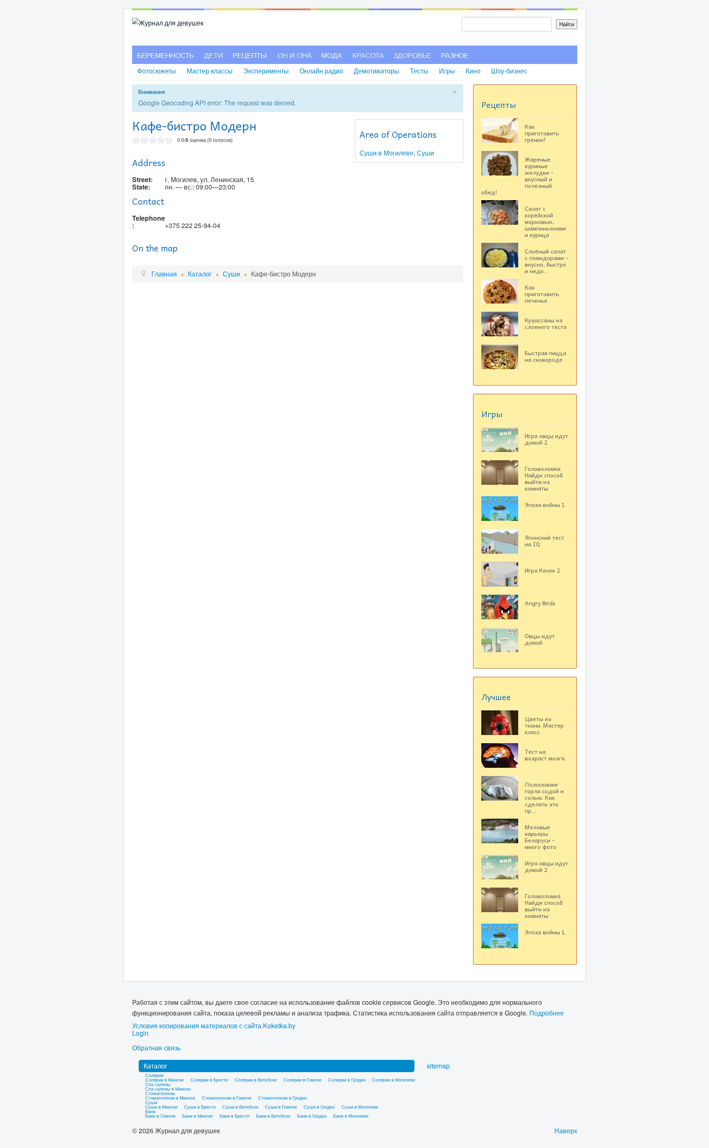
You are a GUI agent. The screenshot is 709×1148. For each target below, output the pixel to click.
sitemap (438, 1065)
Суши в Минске (161, 1106)
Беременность (165, 55)
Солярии (154, 1075)
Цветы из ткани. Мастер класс (544, 725)
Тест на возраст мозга (545, 754)
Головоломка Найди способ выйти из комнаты (544, 478)
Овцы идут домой (540, 639)
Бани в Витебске (273, 1115)
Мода (331, 55)
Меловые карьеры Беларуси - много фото (540, 836)
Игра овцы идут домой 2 (546, 439)
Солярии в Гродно (347, 1079)
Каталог (155, 1065)
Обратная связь (156, 1048)
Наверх (565, 1130)
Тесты (419, 70)
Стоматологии (160, 1093)
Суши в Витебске (240, 1106)
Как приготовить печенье (542, 294)
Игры (447, 70)
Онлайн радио (321, 70)
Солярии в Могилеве (393, 1079)
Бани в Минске (197, 1115)
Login (140, 1033)
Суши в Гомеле (281, 1106)
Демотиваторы (376, 70)
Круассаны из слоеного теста (546, 323)
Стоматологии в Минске (170, 1097)
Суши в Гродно (319, 1106)
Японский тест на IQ (544, 540)
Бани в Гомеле (160, 1115)
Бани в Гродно (312, 1115)
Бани (150, 1111)
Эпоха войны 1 (545, 504)
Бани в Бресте (234, 1115)
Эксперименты (266, 70)
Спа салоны (157, 1084)
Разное (455, 55)
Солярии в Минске (164, 1079)
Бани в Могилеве (350, 1115)
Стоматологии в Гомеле (227, 1097)
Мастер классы (210, 70)
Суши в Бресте (200, 1106)
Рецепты (250, 55)
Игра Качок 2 (542, 570)
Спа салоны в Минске (168, 1088)
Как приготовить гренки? (542, 133)
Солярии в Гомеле (303, 1079)
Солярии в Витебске (256, 1079)
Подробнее (546, 1013)
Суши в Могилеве (386, 152)
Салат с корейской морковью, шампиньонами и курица (545, 221)
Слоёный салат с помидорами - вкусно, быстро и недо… (546, 260)
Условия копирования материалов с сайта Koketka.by (213, 1025)
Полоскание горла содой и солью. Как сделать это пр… (544, 797)
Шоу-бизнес (509, 70)
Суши (425, 152)
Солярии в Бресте (209, 1079)
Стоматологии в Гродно (282, 1097)
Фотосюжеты (156, 70)
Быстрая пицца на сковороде (545, 356)
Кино (473, 70)
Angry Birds (540, 602)
